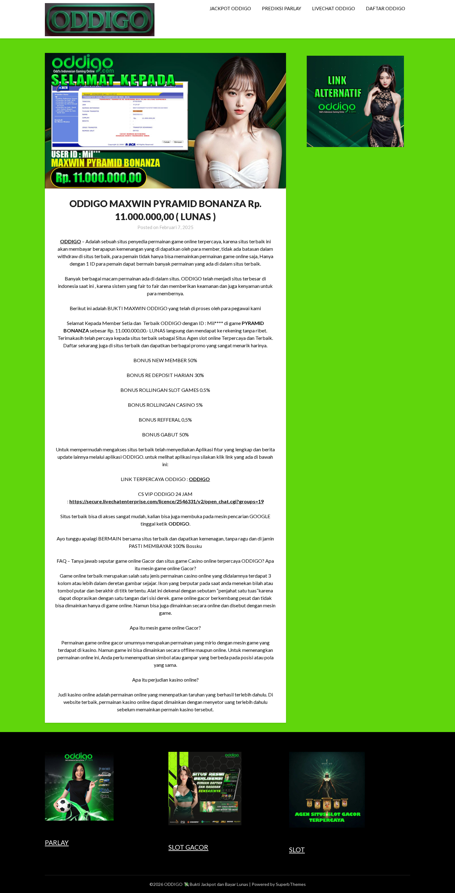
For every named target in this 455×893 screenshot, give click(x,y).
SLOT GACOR (188, 847)
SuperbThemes (291, 884)
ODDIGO (70, 241)
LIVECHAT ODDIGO (333, 8)
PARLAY (57, 842)
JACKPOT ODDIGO (230, 8)
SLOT (297, 849)
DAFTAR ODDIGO (385, 8)
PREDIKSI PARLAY (281, 8)
